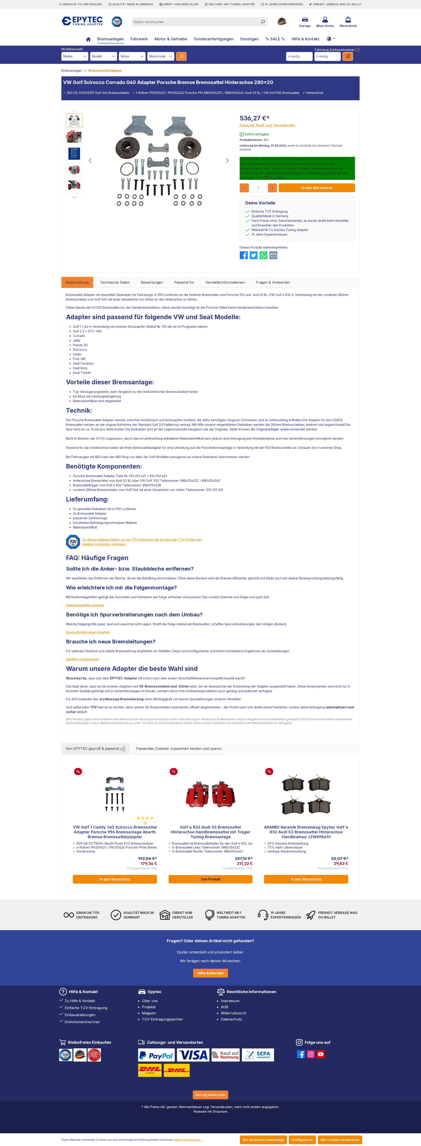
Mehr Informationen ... (188, 1139)
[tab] (77, 282)
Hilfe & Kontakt (211, 973)
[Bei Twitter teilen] (254, 255)
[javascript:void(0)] (357, 50)
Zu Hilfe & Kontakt (80, 1001)
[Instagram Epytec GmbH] (311, 1053)
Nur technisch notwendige (263, 1140)
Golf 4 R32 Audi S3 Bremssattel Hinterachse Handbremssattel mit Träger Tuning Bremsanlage (210, 832)
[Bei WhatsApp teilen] (263, 255)
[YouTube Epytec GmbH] (321, 1053)
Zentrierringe (97, 518)
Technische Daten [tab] (115, 282)
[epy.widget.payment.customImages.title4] (258, 1055)
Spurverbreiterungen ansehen (88, 632)
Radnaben (124, 295)
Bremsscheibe (76, 299)
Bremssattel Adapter (80, 295)
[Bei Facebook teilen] (244, 255)
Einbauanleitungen (80, 1015)
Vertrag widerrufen (210, 1095)
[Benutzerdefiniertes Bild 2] (193, 1055)
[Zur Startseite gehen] (82, 21)
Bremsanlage (132, 382)
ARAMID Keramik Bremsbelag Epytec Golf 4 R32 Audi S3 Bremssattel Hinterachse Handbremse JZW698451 (306, 832)
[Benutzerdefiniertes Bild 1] (156, 1055)
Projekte (149, 1007)
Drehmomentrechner (82, 1022)
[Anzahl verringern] (244, 187)
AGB (224, 1007)
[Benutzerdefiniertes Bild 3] (226, 1055)
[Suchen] (263, 21)
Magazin (149, 1013)
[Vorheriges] (90, 161)
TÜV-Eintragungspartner (162, 1019)
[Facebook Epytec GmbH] (301, 1053)
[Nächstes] (227, 161)
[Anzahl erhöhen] (272, 187)
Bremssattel (74, 424)
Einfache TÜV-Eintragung (86, 1008)
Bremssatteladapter (147, 447)
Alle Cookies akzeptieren (340, 1140)
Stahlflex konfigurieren (82, 659)
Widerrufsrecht (233, 1013)
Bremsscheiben (177, 392)
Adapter (78, 317)
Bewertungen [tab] (152, 282)
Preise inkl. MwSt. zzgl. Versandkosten (267, 125)
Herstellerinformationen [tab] (225, 282)
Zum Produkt (210, 879)
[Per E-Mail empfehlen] (273, 255)
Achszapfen (136, 326)
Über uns (150, 1001)
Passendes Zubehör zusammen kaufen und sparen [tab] (179, 748)
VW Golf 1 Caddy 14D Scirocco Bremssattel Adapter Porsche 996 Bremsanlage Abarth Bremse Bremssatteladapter (115, 832)
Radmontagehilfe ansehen (85, 605)
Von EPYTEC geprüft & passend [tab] (93, 748)
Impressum (230, 1001)
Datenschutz (231, 1019)
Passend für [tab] (184, 282)
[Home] (88, 40)
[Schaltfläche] (330, 39)
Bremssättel (210, 295)
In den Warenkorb (316, 188)
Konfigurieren (302, 1140)
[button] (122, 748)
